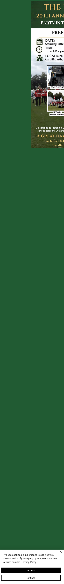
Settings (31, 578)
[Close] (59, 554)
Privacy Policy (29, 562)
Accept (31, 570)
